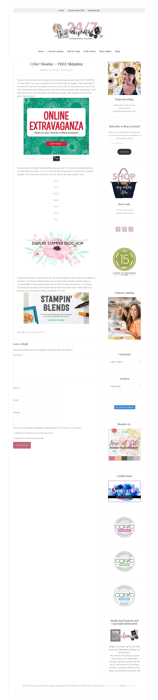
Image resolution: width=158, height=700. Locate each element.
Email (16, 400)
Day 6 (56, 213)
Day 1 (56, 181)
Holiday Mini (41, 332)
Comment (18, 355)
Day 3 (56, 194)
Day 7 (56, 219)
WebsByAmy (130, 686)
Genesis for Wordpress (112, 686)
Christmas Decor (30, 332)
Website (16, 412)
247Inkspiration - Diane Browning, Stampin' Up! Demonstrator (79, 31)
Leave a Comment (67, 70)
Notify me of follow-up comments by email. (34, 433)
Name (16, 388)
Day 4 (56, 200)
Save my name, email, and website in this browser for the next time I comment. (47, 428)
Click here (120, 210)
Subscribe (124, 152)
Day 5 (56, 206)
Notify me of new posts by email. (29, 438)
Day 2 (56, 187)
